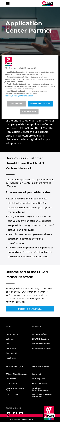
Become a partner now (30, 309)
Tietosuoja (9, 96)
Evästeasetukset (29, 111)
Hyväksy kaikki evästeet (40, 103)
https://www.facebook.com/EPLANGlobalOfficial (15, 413)
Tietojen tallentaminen (23, 96)
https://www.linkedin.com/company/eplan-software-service (8, 413)
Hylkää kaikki (16, 103)
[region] (30, 87)
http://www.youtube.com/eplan (21, 413)
